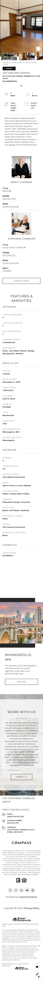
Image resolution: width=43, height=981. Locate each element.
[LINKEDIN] (21, 890)
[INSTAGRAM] (16, 890)
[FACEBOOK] (10, 890)
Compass (21, 852)
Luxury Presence (28, 897)
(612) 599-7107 (9, 255)
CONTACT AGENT (21, 281)
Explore (21, 682)
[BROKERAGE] (33, 890)
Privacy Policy (31, 908)
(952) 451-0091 (9, 199)
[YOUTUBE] (27, 890)
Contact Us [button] (21, 777)
